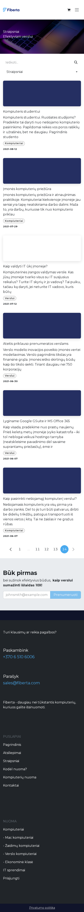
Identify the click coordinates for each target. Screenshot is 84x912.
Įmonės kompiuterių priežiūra (27, 189)
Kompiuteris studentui (21, 111)
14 (64, 549)
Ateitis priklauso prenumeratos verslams (35, 344)
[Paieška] (76, 62)
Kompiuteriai (14, 143)
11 (37, 549)
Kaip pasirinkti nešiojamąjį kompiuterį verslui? (40, 499)
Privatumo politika (42, 908)
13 (55, 549)
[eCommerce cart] (69, 10)
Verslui (9, 298)
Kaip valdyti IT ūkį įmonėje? (25, 266)
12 (46, 549)
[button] (42, 72)
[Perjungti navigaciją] (77, 10)
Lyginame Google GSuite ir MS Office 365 (36, 421)
